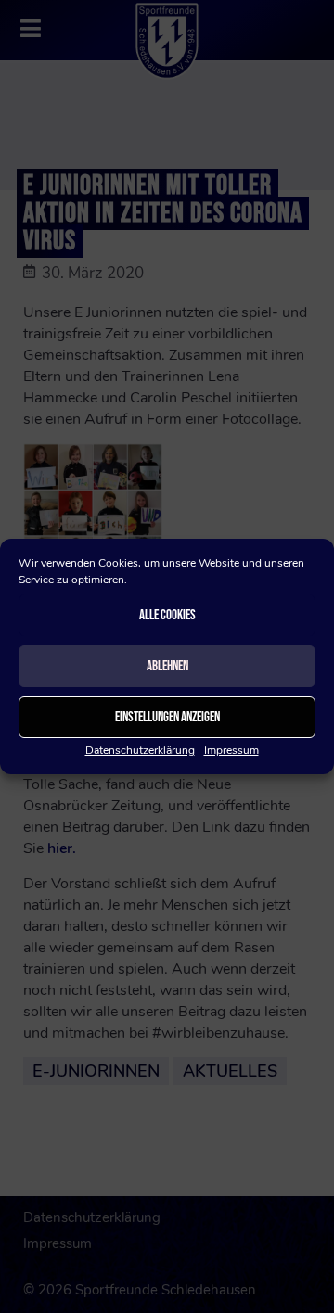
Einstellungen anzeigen (167, 717)
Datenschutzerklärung (140, 750)
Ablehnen (167, 666)
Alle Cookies (167, 615)
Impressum (231, 750)
